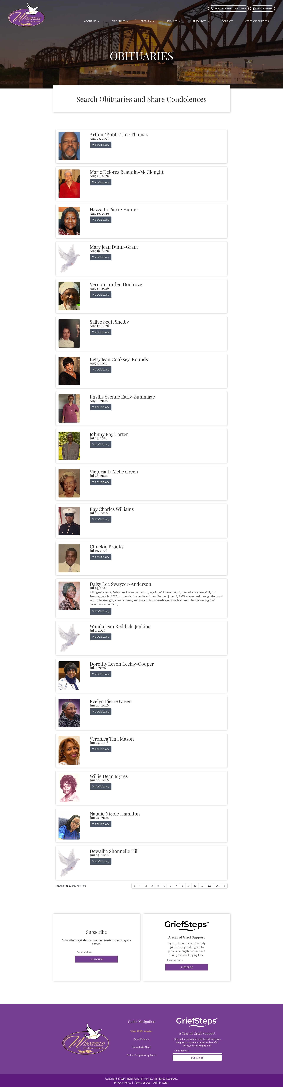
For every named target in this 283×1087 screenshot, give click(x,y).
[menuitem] (91, 21)
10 (195, 885)
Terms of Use (142, 1082)
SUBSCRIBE (96, 959)
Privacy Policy (122, 1082)
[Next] (225, 886)
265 (209, 885)
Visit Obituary (100, 144)
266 (218, 885)
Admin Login (161, 1082)
